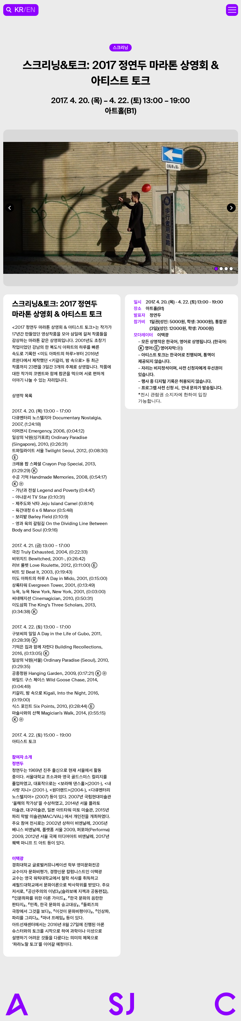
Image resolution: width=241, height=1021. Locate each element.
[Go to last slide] (9, 207)
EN (30, 10)
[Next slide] (231, 207)
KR (19, 10)
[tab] (216, 269)
